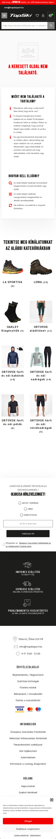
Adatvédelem (35, 835)
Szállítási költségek (28, 681)
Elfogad (28, 821)
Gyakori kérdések (28, 792)
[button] (51, 799)
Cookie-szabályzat (21, 835)
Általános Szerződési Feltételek (28, 732)
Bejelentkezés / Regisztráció (28, 674)
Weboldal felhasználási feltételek (28, 738)
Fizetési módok (28, 687)
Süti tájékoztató (28, 751)
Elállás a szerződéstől (28, 700)
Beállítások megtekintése (28, 829)
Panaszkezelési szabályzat (28, 744)
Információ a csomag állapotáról (28, 763)
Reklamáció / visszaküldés (28, 693)
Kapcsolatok (28, 786)
